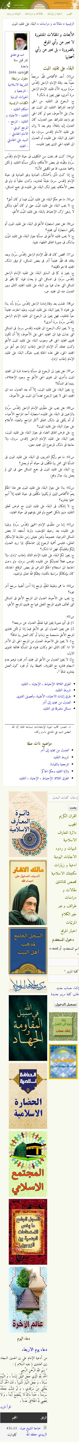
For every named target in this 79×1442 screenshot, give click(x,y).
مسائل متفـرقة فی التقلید (57, 709)
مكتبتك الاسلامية (64, 873)
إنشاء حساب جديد (67, 988)
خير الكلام (69, 914)
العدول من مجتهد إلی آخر (57, 703)
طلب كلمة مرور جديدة (65, 994)
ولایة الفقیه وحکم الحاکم (55, 771)
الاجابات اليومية (65, 857)
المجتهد (23, 146)
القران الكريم (68, 816)
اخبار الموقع (69, 931)
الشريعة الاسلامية (18, 85)
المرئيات (71, 922)
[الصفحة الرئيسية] (39, 8)
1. (69, 727)
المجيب (69, 13)
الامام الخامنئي (20, 134)
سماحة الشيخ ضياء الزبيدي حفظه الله (33, 1431)
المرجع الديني (21, 128)
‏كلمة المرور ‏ (71, 971)
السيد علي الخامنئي (17, 55)
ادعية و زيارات (54, 13)
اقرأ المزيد (5, 1407)
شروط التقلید (63, 690)
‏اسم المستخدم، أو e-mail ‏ (64, 952)
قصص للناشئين (66, 882)
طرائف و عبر (67, 906)
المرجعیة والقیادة (59, 764)
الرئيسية (70, 24)
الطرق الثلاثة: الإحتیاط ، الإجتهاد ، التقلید (46, 684)
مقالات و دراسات (34, 13)
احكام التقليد (20, 109)
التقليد (24, 115)
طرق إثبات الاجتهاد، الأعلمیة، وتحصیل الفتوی (44, 696)
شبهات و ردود (14, 13)
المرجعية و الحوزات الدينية (19, 94)
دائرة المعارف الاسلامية (67, 836)
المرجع (14, 122)
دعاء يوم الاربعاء (34, 1350)
